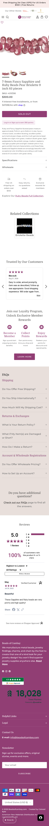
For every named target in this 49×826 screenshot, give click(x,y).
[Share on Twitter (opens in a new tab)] (18, 609)
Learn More (24, 357)
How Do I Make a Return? (17, 446)
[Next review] (46, 286)
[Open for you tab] (41, 818)
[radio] (35, 534)
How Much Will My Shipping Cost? (22, 407)
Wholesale (7, 167)
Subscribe (24, 773)
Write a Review (24, 574)
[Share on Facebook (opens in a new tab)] (13, 610)
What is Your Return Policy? (18, 424)
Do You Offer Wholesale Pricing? (21, 464)
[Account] (37, 17)
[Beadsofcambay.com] (24, 17)
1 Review (17, 545)
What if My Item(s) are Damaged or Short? (21, 435)
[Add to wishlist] (2, 22)
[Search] (8, 17)
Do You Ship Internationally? (19, 398)
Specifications (9, 160)
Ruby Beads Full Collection (29, 196)
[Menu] (3, 17)
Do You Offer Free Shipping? (19, 389)
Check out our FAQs (15, 502)
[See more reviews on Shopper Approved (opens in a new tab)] (22, 609)
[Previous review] (3, 286)
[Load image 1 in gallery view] (24, 44)
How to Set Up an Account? (18, 473)
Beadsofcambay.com (17, 809)
